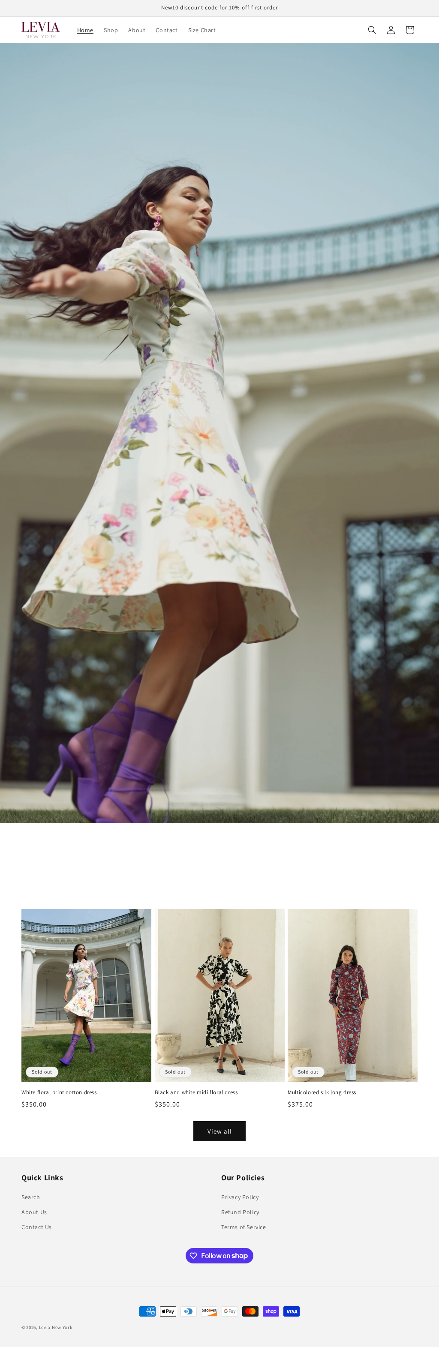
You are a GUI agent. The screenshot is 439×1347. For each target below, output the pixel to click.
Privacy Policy (240, 1197)
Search (30, 1197)
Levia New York (55, 1327)
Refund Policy (240, 1212)
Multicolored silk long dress (322, 1092)
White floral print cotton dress (59, 1092)
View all (219, 1131)
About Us (34, 1212)
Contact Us (36, 1227)
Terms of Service (243, 1227)
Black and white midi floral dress (196, 1092)
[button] (372, 30)
